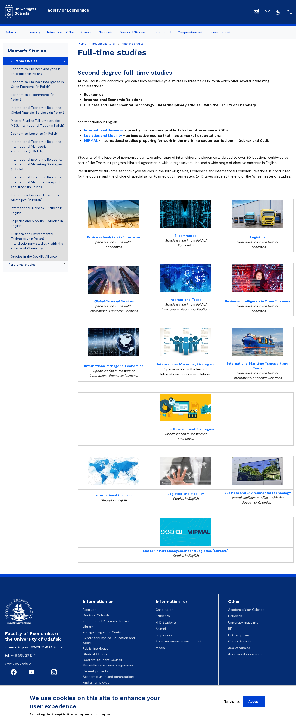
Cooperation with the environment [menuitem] (204, 32)
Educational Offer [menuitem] (60, 32)
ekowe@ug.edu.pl (18, 663)
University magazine (243, 622)
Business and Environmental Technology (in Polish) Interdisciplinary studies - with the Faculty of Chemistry (37, 241)
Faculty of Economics (67, 10)
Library (88, 626)
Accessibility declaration (246, 654)
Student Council (95, 654)
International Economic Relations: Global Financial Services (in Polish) (37, 110)
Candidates (164, 610)
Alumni (161, 629)
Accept (253, 701)
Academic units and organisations (109, 677)
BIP (230, 629)
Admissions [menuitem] (14, 32)
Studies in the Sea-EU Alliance (34, 256)
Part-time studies (22, 264)
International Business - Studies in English (37, 210)
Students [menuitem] (106, 32)
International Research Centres (106, 621)
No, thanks (232, 701)
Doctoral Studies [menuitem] (132, 32)
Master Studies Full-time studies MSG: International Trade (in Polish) (37, 123)
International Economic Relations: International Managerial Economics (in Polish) (36, 146)
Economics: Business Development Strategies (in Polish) (37, 197)
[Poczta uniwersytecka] (267, 11)
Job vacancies (239, 648)
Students (163, 616)
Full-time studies (23, 61)
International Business (103, 130)
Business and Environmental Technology (257, 493)
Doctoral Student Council (102, 660)
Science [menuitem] (86, 32)
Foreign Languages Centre (102, 632)
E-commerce (186, 236)
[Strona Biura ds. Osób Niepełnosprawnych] (278, 11)
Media (160, 648)
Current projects (95, 671)
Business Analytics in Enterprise (113, 237)
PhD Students (166, 622)
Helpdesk (235, 616)
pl (289, 12)
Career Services (240, 641)
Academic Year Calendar (247, 610)
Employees (164, 635)
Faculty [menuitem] (35, 32)
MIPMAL (91, 140)
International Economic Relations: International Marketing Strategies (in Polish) (36, 164)
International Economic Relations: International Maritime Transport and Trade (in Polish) (36, 182)
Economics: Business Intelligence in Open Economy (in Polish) (37, 84)
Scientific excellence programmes (108, 665)
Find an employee (96, 682)
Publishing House (95, 648)
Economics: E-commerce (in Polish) (32, 97)
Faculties (89, 610)
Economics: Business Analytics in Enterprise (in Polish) (36, 71)
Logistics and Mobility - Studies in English (37, 223)
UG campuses (239, 635)
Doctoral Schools (96, 615)
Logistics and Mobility (103, 135)
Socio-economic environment (179, 641)
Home (82, 44)
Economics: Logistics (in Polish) (35, 133)
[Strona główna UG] (21, 11)
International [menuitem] (161, 32)
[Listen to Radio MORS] (256, 11)
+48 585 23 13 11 (23, 655)
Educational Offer (104, 44)
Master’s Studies (133, 44)
